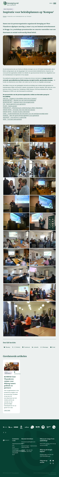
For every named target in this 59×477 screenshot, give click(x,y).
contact (47, 443)
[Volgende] (5, 432)
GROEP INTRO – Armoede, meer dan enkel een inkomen (19, 109)
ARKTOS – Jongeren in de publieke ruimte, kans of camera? (20, 98)
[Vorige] (3, 432)
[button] (52, 3)
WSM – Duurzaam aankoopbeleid (12, 119)
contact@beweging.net (18, 450)
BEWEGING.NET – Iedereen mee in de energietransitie (18, 102)
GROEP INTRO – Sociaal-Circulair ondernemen (16, 111)
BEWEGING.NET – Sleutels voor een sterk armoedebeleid (19, 100)
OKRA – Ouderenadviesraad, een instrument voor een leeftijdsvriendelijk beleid (25, 113)
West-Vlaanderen (8, 9)
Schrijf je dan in (44, 454)
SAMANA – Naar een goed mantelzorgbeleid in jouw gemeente (21, 115)
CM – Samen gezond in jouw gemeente (14, 104)
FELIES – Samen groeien (10, 106)
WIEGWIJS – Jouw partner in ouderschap (14, 117)
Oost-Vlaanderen (8, 373)
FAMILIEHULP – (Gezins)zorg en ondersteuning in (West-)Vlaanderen (22, 108)
